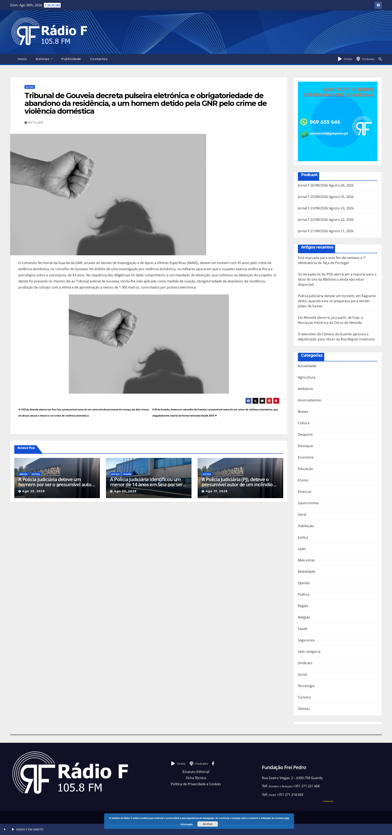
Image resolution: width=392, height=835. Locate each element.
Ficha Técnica (196, 778)
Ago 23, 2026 (125, 491)
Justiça (30, 86)
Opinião (304, 583)
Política (304, 594)
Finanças (305, 491)
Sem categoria (309, 651)
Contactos (99, 59)
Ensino (303, 480)
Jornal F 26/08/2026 (313, 185)
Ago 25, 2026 (33, 491)
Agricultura (306, 377)
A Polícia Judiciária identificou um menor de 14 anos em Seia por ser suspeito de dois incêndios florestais (148, 482)
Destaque (305, 446)
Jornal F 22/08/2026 (313, 219)
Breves (24, 474)
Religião (304, 617)
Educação (305, 468)
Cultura (304, 423)
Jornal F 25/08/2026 (313, 196)
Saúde (303, 628)
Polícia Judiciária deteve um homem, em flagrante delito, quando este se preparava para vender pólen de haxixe (337, 301)
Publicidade (71, 59)
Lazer (302, 548)
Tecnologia (306, 686)
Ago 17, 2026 (217, 491)
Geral (302, 514)
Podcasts (368, 59)
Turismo (304, 697)
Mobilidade (306, 571)
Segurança (306, 640)
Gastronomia (308, 503)
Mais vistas (306, 560)
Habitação (306, 526)
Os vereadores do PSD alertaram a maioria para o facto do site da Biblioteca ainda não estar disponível (337, 279)
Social (302, 674)
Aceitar (208, 824)
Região (127, 474)
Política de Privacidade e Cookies (196, 784)
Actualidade (307, 366)
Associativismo (309, 400)
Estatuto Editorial (196, 771)
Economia (306, 457)
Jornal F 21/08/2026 (313, 231)
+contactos (328, 801)
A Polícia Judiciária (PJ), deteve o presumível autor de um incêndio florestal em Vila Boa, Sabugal (237, 482)
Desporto (305, 434)
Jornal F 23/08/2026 (313, 208)
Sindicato (305, 663)
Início (22, 59)
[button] (380, 59)
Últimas (304, 708)
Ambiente (305, 388)
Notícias (43, 59)
